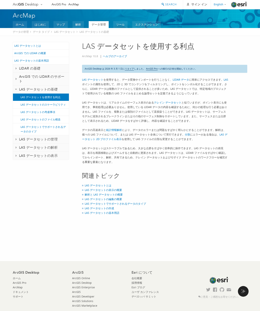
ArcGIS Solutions (82, 301)
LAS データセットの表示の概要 (103, 190)
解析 (78, 24)
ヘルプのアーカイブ (115, 56)
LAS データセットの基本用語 (31, 60)
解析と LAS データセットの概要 (104, 194)
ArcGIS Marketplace (84, 305)
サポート (18, 296)
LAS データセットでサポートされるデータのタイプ (43, 129)
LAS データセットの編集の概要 (103, 199)
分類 (187, 134)
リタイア (129, 68)
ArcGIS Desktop (82, 283)
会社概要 (137, 278)
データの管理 (21, 32)
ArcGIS (76, 292)
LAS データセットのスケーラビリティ (43, 104)
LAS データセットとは (27, 45)
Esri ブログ (138, 287)
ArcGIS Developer (83, 296)
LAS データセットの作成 (99, 208)
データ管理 (99, 24)
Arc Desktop (25, 4)
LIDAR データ (181, 79)
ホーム (20, 24)
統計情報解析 (114, 130)
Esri (239, 4)
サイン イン (199, 4)
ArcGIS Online (81, 278)
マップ (60, 24)
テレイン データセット (167, 102)
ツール (120, 24)
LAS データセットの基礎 (94, 32)
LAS (226, 79)
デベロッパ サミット (144, 296)
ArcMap (73, 4)
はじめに (40, 24)
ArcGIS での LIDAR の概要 (30, 53)
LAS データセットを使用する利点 (41, 97)
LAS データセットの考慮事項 (38, 112)
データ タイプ (41, 32)
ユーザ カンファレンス (145, 292)
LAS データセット (64, 32)
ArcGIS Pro (59, 4)
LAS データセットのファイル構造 (41, 119)
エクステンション (146, 24)
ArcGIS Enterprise (83, 287)
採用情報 (137, 283)
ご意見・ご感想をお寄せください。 (220, 296)
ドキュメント (21, 292)
